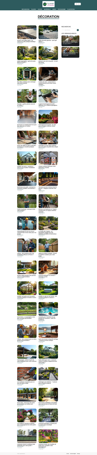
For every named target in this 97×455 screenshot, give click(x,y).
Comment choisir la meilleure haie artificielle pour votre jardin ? (26, 445)
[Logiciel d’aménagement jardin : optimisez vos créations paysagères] (48, 96)
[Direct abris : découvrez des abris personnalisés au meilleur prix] (27, 394)
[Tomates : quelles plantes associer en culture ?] (27, 96)
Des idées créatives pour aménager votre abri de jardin (26, 82)
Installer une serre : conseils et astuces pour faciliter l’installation (26, 167)
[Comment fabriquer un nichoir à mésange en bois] (48, 267)
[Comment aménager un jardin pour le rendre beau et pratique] (48, 415)
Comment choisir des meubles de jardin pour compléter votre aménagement (47, 446)
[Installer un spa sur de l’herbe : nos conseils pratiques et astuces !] (48, 288)
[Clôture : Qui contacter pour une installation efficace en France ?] (27, 245)
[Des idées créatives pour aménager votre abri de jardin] (27, 74)
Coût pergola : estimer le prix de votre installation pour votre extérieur (27, 360)
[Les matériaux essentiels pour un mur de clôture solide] (27, 374)
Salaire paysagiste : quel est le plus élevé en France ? (26, 62)
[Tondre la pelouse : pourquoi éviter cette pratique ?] (27, 201)
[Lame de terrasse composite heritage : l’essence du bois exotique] (48, 331)
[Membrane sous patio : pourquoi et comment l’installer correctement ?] (27, 179)
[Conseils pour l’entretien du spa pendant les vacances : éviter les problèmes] (48, 309)
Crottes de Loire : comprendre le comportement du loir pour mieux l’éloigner (47, 83)
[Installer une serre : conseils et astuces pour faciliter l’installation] (27, 158)
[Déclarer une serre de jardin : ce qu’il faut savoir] (48, 53)
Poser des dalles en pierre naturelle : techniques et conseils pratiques (26, 146)
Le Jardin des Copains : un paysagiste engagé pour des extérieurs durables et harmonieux (47, 233)
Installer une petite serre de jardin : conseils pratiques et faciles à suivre (26, 297)
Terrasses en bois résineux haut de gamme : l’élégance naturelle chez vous (48, 188)
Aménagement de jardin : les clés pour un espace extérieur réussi (47, 125)
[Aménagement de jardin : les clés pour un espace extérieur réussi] (48, 116)
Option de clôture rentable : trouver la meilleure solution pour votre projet (48, 255)
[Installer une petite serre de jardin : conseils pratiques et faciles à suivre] (27, 288)
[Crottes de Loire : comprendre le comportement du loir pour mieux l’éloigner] (48, 74)
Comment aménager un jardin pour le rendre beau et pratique (48, 424)
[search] (76, 4)
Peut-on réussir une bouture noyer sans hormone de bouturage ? (70, 54)
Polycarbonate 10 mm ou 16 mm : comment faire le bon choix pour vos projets (26, 233)
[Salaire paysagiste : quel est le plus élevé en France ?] (27, 53)
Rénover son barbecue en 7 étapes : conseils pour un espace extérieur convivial (48, 210)
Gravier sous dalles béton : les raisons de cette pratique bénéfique (26, 41)
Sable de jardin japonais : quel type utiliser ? (48, 41)
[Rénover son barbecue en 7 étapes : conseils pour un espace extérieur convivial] (48, 201)
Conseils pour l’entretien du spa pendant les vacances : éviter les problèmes (47, 318)
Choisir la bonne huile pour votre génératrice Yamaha (47, 167)
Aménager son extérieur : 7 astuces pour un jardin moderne (48, 382)
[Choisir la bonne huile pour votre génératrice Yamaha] (48, 158)
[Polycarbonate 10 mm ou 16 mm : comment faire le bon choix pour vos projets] (27, 223)
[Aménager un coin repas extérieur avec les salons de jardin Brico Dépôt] (48, 137)
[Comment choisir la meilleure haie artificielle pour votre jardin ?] (27, 436)
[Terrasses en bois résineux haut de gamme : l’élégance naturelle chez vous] (48, 179)
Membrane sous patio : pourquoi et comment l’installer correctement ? (26, 187)
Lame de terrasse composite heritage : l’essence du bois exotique (48, 339)
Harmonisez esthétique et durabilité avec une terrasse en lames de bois (48, 403)
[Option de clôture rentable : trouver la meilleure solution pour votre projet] (48, 245)
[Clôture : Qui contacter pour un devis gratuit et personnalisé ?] (27, 331)
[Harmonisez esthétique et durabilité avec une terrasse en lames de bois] (48, 394)
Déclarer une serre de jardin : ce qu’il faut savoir (48, 62)
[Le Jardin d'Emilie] (48, 4)
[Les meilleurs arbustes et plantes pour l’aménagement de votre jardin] (27, 415)
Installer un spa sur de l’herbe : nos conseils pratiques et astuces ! (48, 297)
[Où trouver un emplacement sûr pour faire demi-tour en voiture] (27, 116)
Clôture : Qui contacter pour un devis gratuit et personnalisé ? (26, 339)
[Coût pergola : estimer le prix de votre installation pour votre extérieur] (27, 352)
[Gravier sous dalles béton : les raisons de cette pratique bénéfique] (27, 32)
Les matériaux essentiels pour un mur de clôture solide (25, 382)
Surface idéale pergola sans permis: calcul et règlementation (26, 276)
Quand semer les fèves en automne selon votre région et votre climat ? (70, 42)
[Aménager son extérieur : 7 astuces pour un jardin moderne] (48, 374)
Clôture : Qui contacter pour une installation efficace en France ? (25, 254)
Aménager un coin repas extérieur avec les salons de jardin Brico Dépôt (48, 146)
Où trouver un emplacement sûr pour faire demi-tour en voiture (26, 125)
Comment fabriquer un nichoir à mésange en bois (47, 276)
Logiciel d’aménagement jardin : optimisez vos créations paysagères (48, 104)
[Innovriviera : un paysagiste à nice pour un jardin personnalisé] (27, 309)
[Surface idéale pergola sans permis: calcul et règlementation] (27, 267)
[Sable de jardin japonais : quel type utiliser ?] (48, 32)
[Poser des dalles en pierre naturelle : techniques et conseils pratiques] (27, 137)
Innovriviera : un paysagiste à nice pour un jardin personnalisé (26, 317)
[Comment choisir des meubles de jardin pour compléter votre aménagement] (48, 436)
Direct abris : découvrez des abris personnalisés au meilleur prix (26, 403)
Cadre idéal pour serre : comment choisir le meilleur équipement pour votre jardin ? (48, 361)
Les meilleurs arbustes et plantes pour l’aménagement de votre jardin (26, 424)
